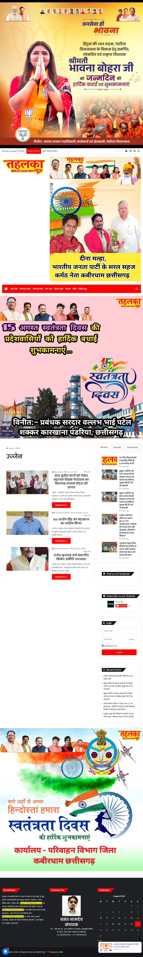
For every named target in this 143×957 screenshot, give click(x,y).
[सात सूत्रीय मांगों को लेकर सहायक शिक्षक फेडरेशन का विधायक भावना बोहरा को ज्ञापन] (27, 482)
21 (125, 924)
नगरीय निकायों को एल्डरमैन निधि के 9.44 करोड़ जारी (128, 460)
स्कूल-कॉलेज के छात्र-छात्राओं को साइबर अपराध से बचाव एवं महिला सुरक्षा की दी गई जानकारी (73, 151)
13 (119, 918)
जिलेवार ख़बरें (58, 289)
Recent (104, 447)
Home (11, 448)
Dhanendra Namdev (62, 513)
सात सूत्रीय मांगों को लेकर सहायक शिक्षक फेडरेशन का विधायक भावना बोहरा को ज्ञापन (71, 481)
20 (119, 924)
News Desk (58, 472)
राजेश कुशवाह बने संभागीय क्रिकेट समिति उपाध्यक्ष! (71, 557)
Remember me (110, 646)
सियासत (68, 289)
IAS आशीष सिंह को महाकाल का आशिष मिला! (71, 521)
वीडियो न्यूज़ (83, 289)
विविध (75, 289)
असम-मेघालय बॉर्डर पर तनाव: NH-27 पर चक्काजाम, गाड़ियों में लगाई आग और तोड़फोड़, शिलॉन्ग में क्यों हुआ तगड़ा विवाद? (127, 525)
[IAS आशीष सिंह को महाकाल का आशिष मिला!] (27, 523)
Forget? (131, 639)
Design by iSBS (56, 952)
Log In (119, 652)
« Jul (99, 940)
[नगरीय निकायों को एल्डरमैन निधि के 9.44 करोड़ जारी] (109, 461)
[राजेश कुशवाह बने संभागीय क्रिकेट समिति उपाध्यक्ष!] (27, 559)
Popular (117, 447)
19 (113, 924)
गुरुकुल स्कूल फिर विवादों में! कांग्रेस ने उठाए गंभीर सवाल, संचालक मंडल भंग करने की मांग (127, 549)
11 (107, 918)
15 (132, 918)
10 (101, 918)
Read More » (61, 505)
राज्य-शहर (48, 289)
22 (131, 924)
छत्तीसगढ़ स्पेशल (25, 289)
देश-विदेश (14, 289)
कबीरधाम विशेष (38, 289)
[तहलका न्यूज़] (24, 166)
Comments (132, 447)
